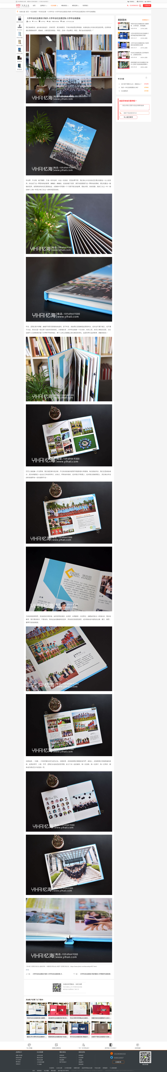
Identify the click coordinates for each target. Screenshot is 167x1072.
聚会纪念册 (19, 45)
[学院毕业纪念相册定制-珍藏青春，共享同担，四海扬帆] (36, 1015)
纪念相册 (53, 5)
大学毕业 (51, 11)
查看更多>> (145, 20)
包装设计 (18, 1064)
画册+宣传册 (19, 22)
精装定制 (75, 5)
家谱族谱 (19, 69)
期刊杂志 (18, 1061)
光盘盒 (80, 1060)
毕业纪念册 (42, 11)
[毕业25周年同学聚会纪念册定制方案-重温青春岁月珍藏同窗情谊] (79, 1015)
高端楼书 (81, 1062)
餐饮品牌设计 (63, 1057)
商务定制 (81, 1064)
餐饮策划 (64, 5)
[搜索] (140, 5)
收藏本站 (149, 1)
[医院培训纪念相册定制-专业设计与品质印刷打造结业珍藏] (58, 1034)
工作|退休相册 (40, 1062)
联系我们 (141, 1)
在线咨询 (147, 5)
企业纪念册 (19, 53)
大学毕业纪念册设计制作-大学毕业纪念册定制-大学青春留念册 (51, 974)
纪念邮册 (81, 1057)
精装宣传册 (19, 1057)
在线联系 (118, 1062)
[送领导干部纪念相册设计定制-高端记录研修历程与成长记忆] (101, 1034)
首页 (34, 5)
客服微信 (132, 1)
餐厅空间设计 (63, 1062)
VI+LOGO (19, 30)
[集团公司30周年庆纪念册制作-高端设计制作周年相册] (36, 1034)
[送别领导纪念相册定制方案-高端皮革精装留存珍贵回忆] (58, 1015)
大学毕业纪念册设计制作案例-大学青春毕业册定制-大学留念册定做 (100, 974)
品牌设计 (43, 5)
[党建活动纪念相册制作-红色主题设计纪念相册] (101, 1015)
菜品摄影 (62, 1060)
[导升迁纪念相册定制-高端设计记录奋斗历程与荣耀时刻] (79, 1034)
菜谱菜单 (19, 61)
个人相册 (39, 1064)
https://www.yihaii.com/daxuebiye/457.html (83, 966)
